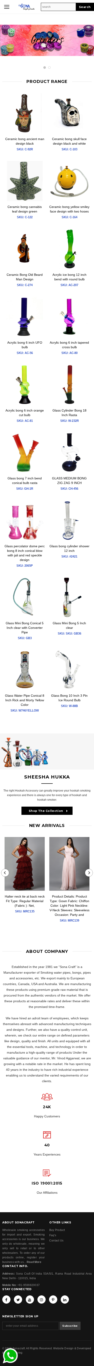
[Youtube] (30, 1299)
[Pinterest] (53, 1299)
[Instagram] (41, 1299)
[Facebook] (6, 1299)
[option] (47, 44)
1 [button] (44, 67)
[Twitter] (18, 1299)
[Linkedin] (65, 1299)
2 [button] (49, 67)
